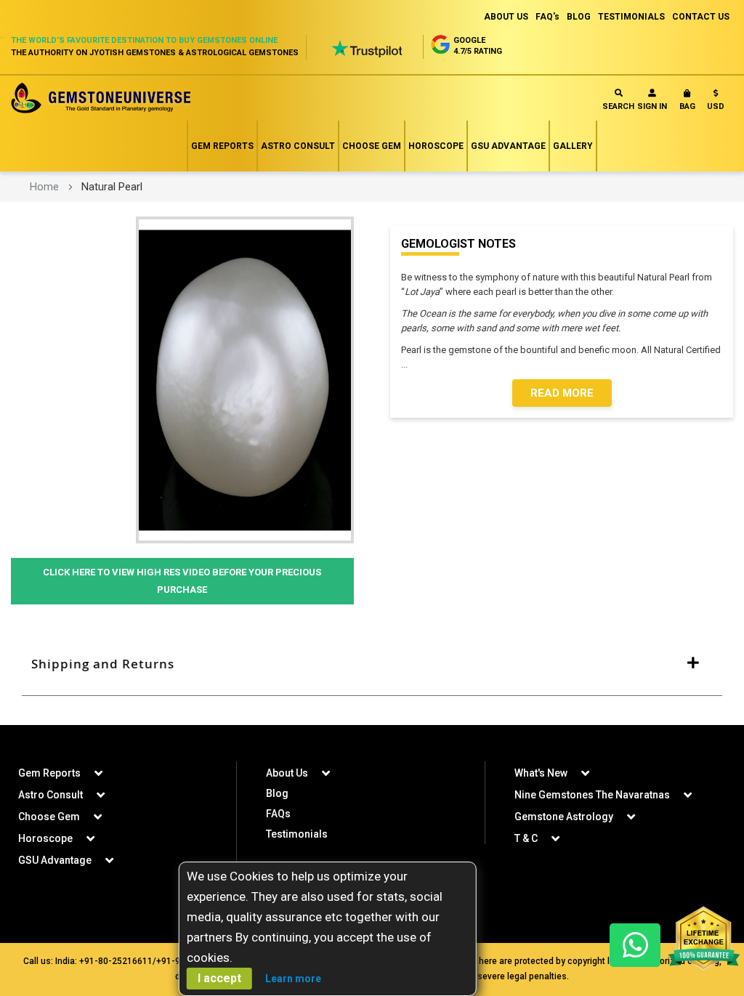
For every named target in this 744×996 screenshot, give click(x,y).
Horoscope (436, 146)
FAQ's (547, 17)
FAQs (278, 813)
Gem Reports (222, 146)
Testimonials (297, 834)
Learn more (293, 978)
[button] (715, 103)
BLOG (579, 17)
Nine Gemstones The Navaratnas (592, 795)
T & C (526, 838)
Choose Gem (371, 146)
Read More (562, 393)
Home (44, 186)
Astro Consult (298, 146)
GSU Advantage (508, 146)
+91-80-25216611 (116, 961)
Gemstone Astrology (563, 816)
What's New (540, 773)
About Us (287, 773)
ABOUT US (506, 17)
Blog (277, 793)
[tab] (372, 664)
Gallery (573, 146)
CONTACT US (700, 17)
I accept (219, 978)
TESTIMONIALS (631, 17)
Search (618, 106)
